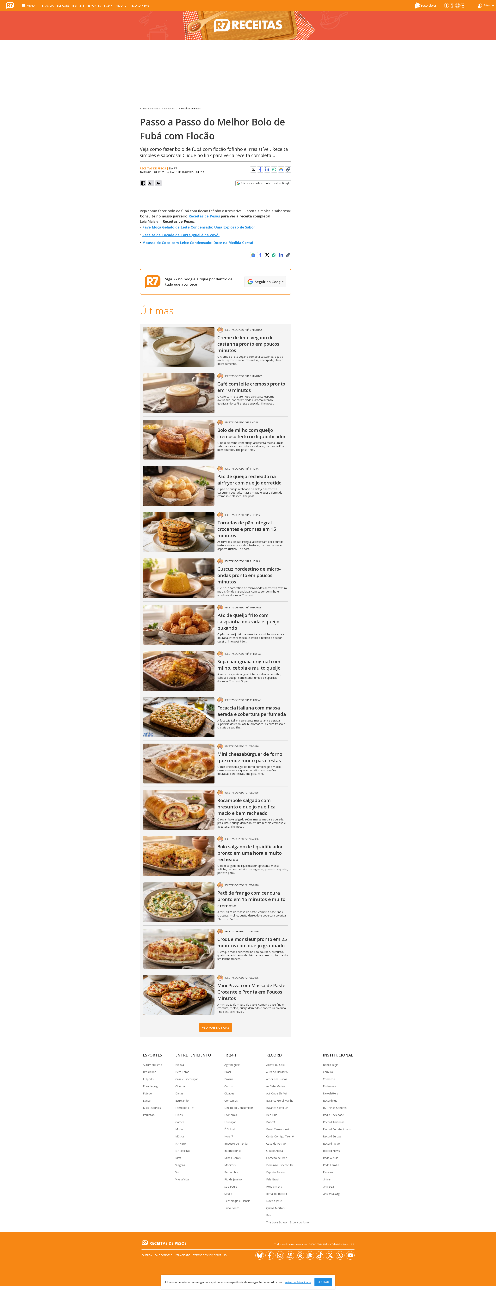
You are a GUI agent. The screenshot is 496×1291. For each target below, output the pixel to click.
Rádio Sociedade (333, 1115)
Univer (327, 1179)
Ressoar (328, 1172)
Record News (139, 5)
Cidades (229, 1093)
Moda (179, 1129)
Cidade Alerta (274, 1151)
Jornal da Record (276, 1194)
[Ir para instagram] (457, 5)
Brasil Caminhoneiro (279, 1129)
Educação (230, 1122)
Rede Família (331, 1165)
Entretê (78, 5)
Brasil (227, 1072)
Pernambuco (232, 1172)
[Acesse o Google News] (281, 169)
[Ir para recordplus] (310, 1255)
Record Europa (332, 1136)
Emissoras (329, 1086)
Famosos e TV (184, 1108)
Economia (230, 1115)
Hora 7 (228, 1136)
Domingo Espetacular (279, 1165)
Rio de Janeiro (233, 1179)
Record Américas (333, 1122)
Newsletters (330, 1093)
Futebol (147, 1093)
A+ (150, 183)
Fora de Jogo (151, 1086)
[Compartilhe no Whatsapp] (274, 169)
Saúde (228, 1194)
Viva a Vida (182, 1179)
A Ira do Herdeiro (277, 1072)
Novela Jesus (274, 1201)
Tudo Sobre (231, 1208)
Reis (268, 1215)
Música (179, 1136)
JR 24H (108, 5)
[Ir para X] (452, 5)
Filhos (179, 1115)
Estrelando (182, 1100)
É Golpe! (229, 1129)
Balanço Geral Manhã (279, 1100)
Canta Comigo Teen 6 (280, 1136)
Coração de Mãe (276, 1158)
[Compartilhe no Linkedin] (267, 169)
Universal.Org (331, 1194)
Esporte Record (276, 1172)
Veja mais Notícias (215, 1027)
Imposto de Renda (236, 1143)
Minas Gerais (232, 1158)
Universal (328, 1186)
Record (121, 5)
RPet (178, 1158)
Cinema (180, 1086)
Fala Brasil (272, 1179)
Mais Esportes (152, 1108)
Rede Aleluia (330, 1158)
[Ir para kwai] (290, 1255)
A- (158, 183)
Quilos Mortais (275, 1208)
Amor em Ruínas (276, 1079)
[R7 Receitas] (248, 25)
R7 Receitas (170, 108)
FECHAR (323, 1282)
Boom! (270, 1122)
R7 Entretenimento (150, 108)
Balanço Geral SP (277, 1108)
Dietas (179, 1093)
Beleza (179, 1065)
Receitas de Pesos (191, 108)
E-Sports (148, 1079)
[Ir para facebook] (446, 5)
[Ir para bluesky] (259, 1255)
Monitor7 (230, 1165)
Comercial (329, 1079)
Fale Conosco (163, 1255)
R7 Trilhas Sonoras (335, 1108)
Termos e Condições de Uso (210, 1255)
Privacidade (183, 1255)
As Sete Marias (275, 1086)
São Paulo (230, 1186)
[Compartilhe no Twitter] (253, 169)
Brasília (48, 5)
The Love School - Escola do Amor (288, 1222)
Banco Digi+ (330, 1065)
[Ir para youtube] (350, 1255)
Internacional (232, 1151)
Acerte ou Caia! (275, 1065)
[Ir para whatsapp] (340, 1255)
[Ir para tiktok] (320, 1255)
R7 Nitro (180, 1143)
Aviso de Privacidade (298, 1282)
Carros (228, 1086)
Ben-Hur (271, 1115)
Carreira (328, 1072)
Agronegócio (232, 1065)
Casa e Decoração (187, 1079)
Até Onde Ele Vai (276, 1093)
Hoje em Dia (274, 1186)
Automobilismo (152, 1065)
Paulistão (149, 1115)
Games (179, 1122)
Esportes (94, 5)
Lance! (147, 1100)
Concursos (231, 1100)
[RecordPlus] (426, 5)
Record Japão (331, 1143)
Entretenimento (193, 1055)
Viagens (180, 1165)
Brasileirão (149, 1072)
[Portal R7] (10, 5)
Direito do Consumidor (238, 1108)
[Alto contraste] (143, 183)
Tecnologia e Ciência (237, 1201)
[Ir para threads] (300, 1255)
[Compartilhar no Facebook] (260, 169)
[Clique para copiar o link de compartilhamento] (288, 169)
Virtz (178, 1172)
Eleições (63, 5)
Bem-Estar (182, 1072)
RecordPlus (330, 1100)
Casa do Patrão (276, 1143)
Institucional (338, 1055)
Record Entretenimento (337, 1129)
